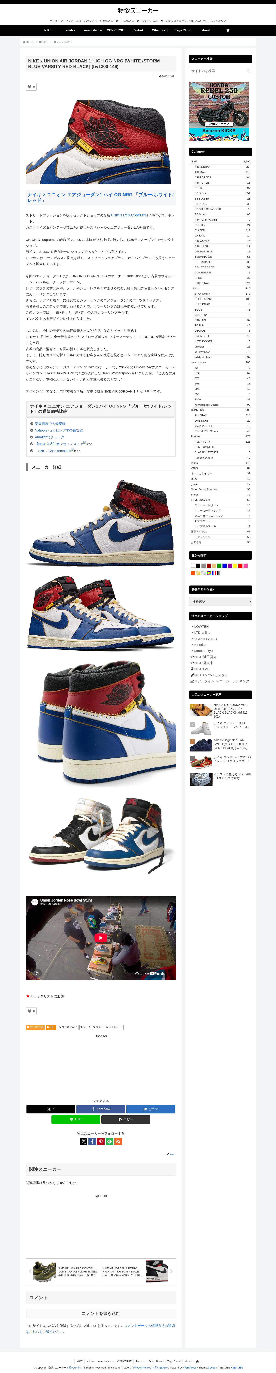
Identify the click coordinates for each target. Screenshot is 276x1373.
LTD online (202, 632)
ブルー (99, 1027)
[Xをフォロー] (83, 1141)
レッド (86, 1027)
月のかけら (75, 1367)
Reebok (140, 1361)
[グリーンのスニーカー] (219, 566)
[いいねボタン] (29, 87)
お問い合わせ (160, 1367)
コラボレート (115, 1027)
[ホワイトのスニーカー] (193, 566)
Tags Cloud (174, 1361)
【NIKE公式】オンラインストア (59, 444)
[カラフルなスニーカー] (209, 573)
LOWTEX (201, 626)
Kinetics (200, 645)
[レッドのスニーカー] (240, 566)
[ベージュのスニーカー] (214, 566)
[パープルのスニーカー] (230, 566)
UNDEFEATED (205, 639)
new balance (105, 1361)
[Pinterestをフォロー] (101, 1141)
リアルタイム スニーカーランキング (221, 681)
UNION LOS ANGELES (128, 215)
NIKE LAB (202, 669)
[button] (125, 1119)
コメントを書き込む (101, 1313)
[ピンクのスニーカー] (246, 566)
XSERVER (237, 1367)
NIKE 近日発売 (205, 657)
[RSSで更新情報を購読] (118, 1141)
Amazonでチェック (49, 437)
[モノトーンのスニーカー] (219, 573)
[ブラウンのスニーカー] (209, 566)
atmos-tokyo (203, 651)
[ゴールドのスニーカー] (198, 573)
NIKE (52, 1027)
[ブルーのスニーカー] (224, 566)
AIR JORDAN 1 (69, 1027)
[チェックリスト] (228, 30)
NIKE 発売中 (203, 663)
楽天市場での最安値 (50, 424)
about (188, 1361)
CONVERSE (124, 1361)
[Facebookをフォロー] (92, 1141)
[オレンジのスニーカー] (193, 573)
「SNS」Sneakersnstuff (53, 451)
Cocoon (212, 1367)
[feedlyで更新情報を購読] (109, 1141)
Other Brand (156, 1361)
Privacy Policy (141, 1367)
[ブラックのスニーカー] (198, 566)
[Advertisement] (101, 1065)
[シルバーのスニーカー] (203, 573)
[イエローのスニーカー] (235, 566)
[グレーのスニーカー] (203, 566)
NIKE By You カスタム (211, 675)
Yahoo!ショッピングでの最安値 (59, 430)
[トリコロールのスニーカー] (214, 573)
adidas (90, 1361)
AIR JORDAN (37, 1027)
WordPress (189, 1367)
